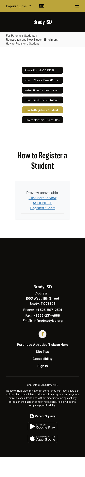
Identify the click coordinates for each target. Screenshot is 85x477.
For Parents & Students (20, 35)
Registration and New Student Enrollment (32, 39)
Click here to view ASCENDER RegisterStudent (43, 202)
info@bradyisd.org (48, 320)
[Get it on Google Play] (42, 426)
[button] (18, 6)
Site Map (42, 351)
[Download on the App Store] (42, 438)
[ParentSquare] (42, 416)
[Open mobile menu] (77, 6)
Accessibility (42, 358)
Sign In (42, 365)
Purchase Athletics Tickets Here (42, 344)
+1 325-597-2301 (49, 309)
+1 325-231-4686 (47, 315)
